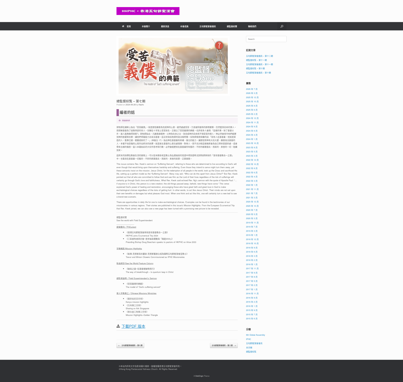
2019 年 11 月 (252, 222)
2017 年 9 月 (252, 272)
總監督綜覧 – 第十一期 (256, 59)
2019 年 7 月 (252, 226)
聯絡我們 (252, 26)
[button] (282, 26)
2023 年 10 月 (252, 143)
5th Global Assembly (255, 334)
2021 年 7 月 (252, 193)
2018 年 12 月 (252, 239)
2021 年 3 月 (252, 197)
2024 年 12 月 (252, 118)
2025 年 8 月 (252, 105)
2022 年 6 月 (252, 172)
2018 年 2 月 (252, 259)
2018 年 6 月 (252, 251)
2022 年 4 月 (252, 176)
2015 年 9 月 (252, 310)
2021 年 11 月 (252, 189)
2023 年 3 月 (252, 155)
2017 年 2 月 (252, 285)
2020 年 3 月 (252, 218)
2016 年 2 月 (252, 301)
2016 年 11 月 (252, 293)
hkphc (141, 104)
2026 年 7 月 (252, 88)
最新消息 (165, 26)
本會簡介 (146, 26)
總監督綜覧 (251, 351)
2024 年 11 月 (252, 122)
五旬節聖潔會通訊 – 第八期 (224, 345)
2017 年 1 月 (252, 289)
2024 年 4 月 (252, 134)
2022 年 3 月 (252, 180)
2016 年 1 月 (252, 305)
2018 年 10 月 (252, 243)
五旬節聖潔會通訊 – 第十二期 (259, 55)
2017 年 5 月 (252, 280)
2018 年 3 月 (252, 255)
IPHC (248, 339)
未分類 (249, 347)
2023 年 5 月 (252, 151)
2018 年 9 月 (252, 247)
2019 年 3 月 (252, 230)
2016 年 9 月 (252, 297)
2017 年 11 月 (252, 268)
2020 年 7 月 (252, 209)
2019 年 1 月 (252, 234)
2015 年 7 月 (252, 314)
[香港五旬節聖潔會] (147, 11)
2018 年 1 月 (252, 264)
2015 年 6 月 (252, 318)
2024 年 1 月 (252, 139)
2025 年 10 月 (252, 101)
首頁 (129, 26)
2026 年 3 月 (252, 93)
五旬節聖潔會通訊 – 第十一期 (259, 64)
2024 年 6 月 (252, 130)
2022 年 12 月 (252, 159)
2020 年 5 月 (252, 214)
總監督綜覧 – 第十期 (255, 68)
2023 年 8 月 (252, 147)
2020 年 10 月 (252, 205)
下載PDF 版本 (133, 326)
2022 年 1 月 (252, 184)
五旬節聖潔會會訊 (254, 343)
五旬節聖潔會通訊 (207, 26)
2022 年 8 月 (252, 168)
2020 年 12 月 (252, 201)
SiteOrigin (199, 376)
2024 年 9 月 (252, 126)
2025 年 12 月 (252, 97)
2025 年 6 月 (252, 109)
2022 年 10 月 (252, 164)
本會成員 (184, 26)
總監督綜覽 (232, 26)
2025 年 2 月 (252, 113)
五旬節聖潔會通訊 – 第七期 (130, 345)
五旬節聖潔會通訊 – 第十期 (258, 72)
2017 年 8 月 (252, 276)
